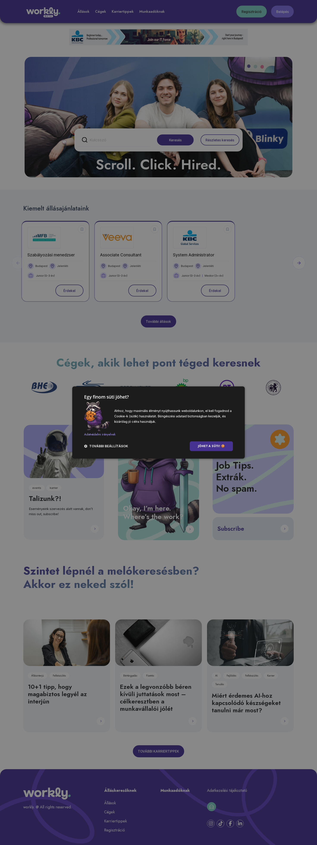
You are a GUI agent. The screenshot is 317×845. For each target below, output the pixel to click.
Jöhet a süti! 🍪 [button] (211, 446)
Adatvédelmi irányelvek (99, 434)
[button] (106, 446)
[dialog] (158, 422)
